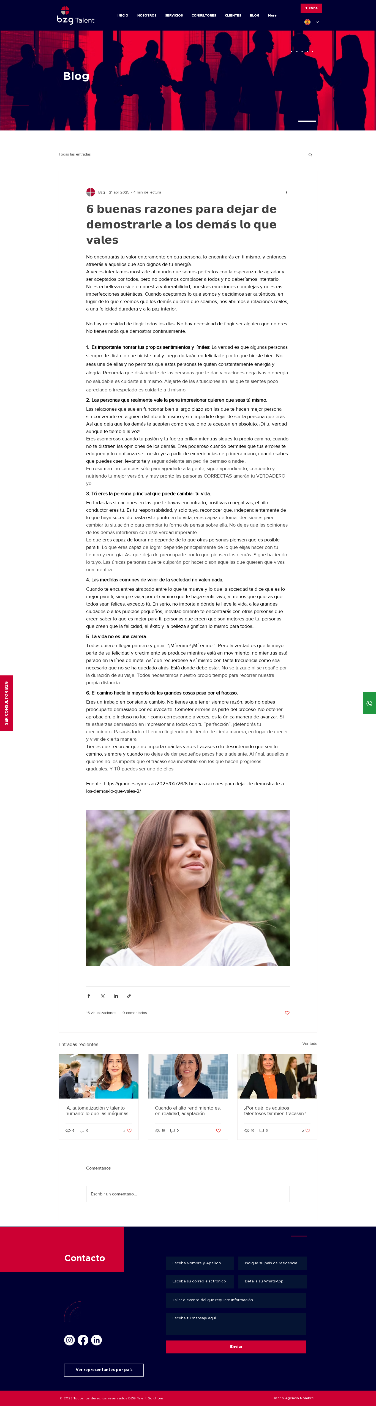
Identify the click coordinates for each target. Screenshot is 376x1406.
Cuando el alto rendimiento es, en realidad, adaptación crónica (188, 1110)
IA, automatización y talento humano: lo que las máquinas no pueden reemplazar (97, 1110)
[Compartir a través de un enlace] (129, 995)
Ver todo (310, 1043)
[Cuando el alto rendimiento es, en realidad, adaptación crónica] (188, 1076)
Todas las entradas (75, 154)
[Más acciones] (286, 192)
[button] (310, 154)
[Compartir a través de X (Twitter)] (102, 995)
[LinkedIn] (96, 1340)
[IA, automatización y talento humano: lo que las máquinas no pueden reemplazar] (98, 1076)
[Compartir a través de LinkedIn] (115, 995)
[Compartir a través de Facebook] (88, 995)
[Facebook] (83, 1340)
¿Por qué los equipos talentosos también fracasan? (275, 1110)
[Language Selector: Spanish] (312, 22)
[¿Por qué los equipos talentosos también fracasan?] (277, 1076)
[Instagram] (69, 1340)
